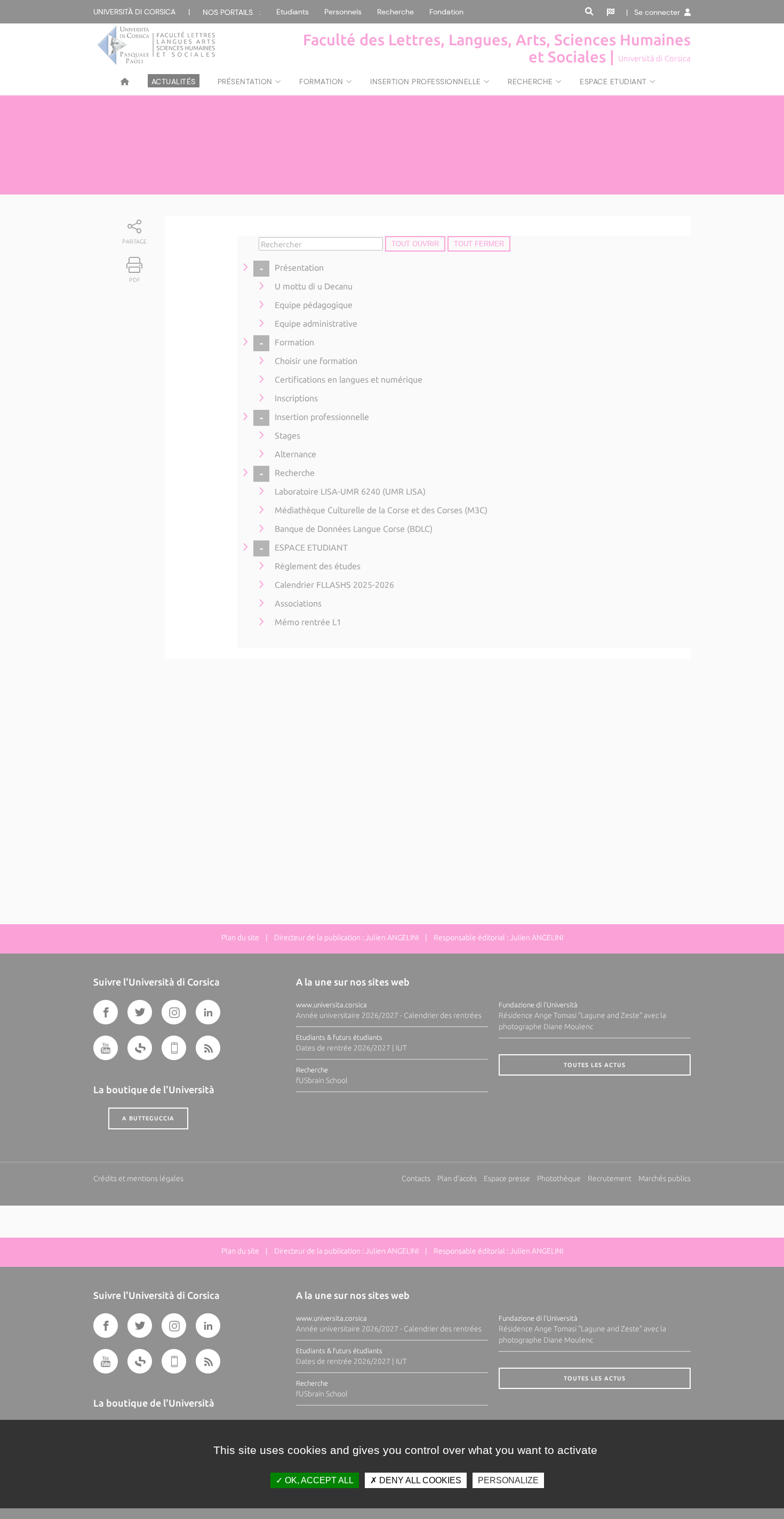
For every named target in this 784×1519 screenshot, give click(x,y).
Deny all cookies (419, 1480)
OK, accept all (318, 1480)
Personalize (508, 1480)
